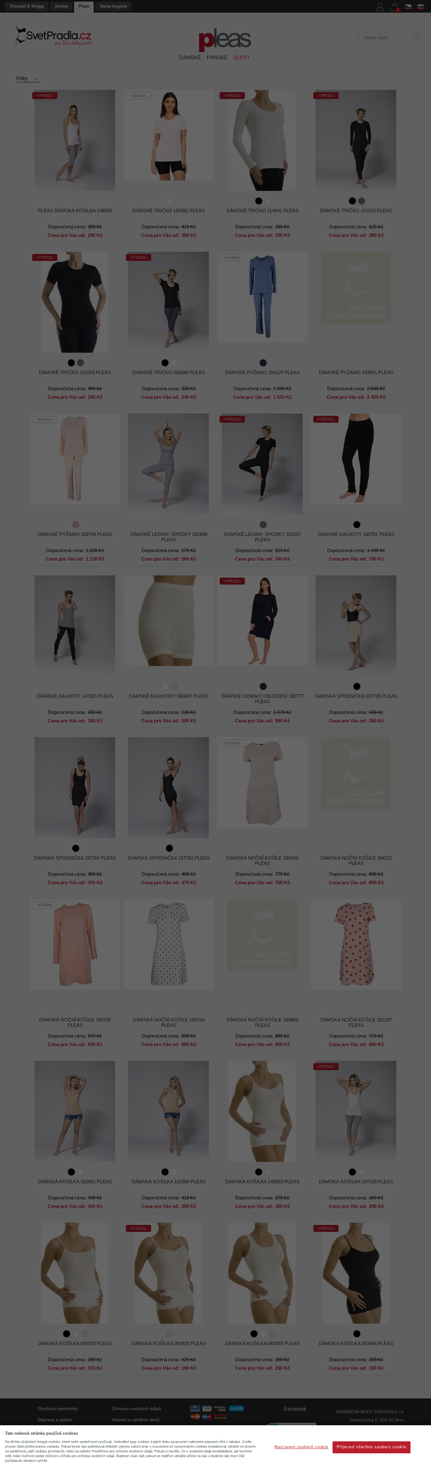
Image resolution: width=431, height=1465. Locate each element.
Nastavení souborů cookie (301, 1447)
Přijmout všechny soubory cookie (371, 1447)
